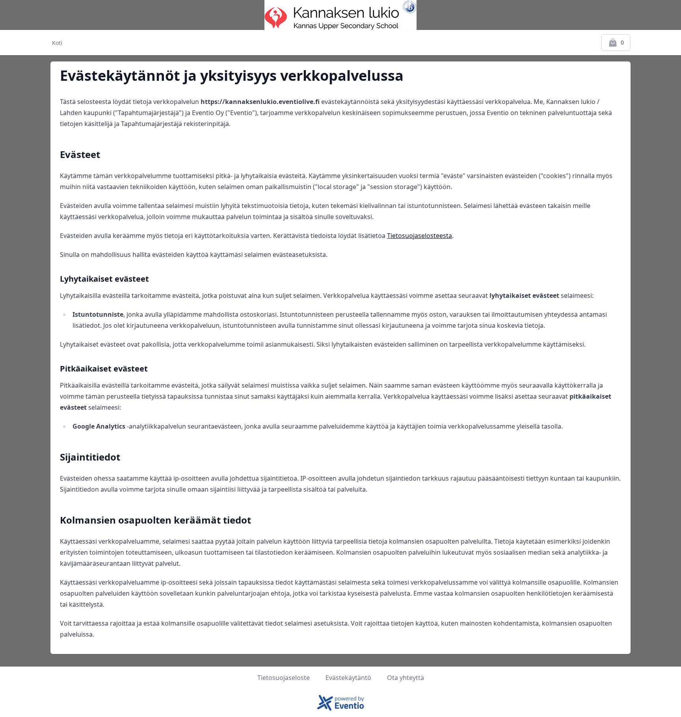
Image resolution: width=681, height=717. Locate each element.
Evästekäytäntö (348, 677)
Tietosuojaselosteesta (419, 235)
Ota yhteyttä (405, 677)
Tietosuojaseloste (283, 677)
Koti (57, 42)
